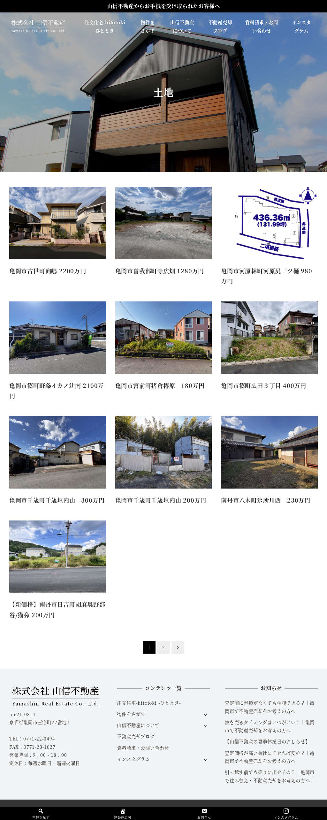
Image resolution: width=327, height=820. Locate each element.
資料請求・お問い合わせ (143, 748)
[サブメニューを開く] (205, 714)
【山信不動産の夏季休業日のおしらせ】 (267, 741)
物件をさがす (131, 714)
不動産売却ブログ (136, 736)
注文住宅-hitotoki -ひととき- (149, 703)
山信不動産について (138, 725)
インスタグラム (133, 759)
